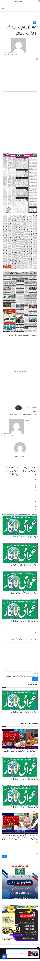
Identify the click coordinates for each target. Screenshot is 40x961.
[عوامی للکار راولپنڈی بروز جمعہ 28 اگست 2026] (20, 795)
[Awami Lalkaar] (20, 3)
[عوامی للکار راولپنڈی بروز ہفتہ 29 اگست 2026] (20, 767)
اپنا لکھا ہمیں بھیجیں (13, 955)
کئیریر (25, 955)
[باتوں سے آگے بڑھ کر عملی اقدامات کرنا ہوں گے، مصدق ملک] (20, 739)
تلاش (37, 854)
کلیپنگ (28, 955)
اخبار (35, 22)
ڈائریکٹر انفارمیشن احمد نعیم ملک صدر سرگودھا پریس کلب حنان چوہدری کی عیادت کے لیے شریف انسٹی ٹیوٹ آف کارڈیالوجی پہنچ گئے (20, 839)
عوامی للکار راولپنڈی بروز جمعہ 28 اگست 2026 (24, 807)
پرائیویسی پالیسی (20, 955)
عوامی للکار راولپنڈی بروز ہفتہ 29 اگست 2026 (24, 779)
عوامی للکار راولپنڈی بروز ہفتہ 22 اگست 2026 (24, 712)
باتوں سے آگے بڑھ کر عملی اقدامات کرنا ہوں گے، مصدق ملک (21, 751)
